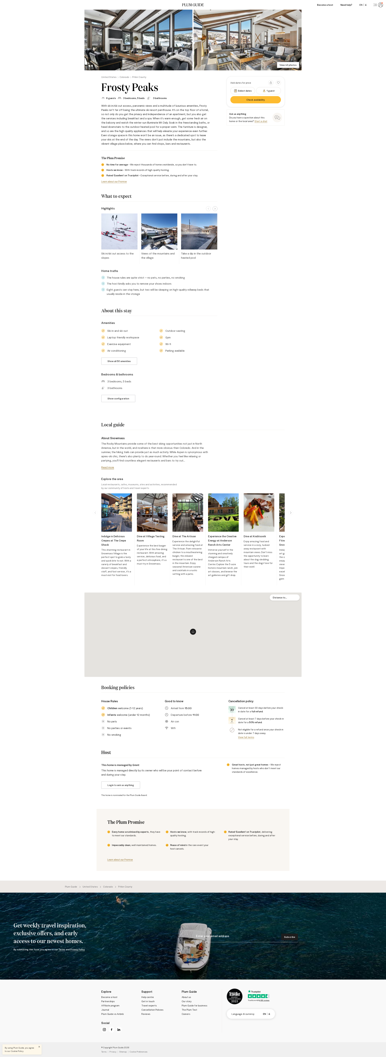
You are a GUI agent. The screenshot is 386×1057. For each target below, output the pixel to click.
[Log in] (378, 5)
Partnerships (108, 1001)
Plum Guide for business (194, 1005)
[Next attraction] (290, 512)
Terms (104, 1051)
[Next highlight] (215, 208)
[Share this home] (270, 82)
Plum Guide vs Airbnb (112, 1014)
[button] (193, 5)
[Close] (39, 1046)
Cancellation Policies (152, 1009)
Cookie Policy (17, 1051)
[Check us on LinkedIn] (119, 1030)
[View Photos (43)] (138, 40)
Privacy (112, 1051)
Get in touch (148, 1001)
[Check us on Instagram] (104, 1030)
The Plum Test (189, 1009)
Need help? (346, 4)
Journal (105, 1009)
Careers (186, 1014)
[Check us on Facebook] (112, 1030)
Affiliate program (110, 1005)
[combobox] (284, 597)
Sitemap (123, 1051)
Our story (187, 1001)
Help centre (147, 997)
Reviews (145, 1014)
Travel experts (149, 1005)
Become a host (325, 4)
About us (186, 997)
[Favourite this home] (278, 82)
